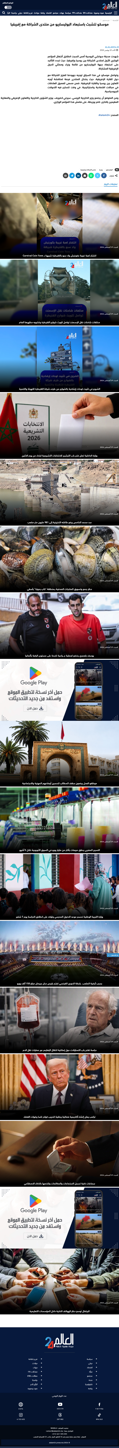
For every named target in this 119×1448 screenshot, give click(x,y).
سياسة (68, 13)
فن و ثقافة (28, 13)
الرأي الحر (33, 1384)
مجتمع (55, 13)
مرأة (90, 1371)
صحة (90, 1380)
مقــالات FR (77, 13)
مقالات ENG (32, 1376)
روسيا (101, 169)
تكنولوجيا (88, 1384)
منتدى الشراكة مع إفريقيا (88, 169)
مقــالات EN (88, 13)
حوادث (36, 13)
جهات (61, 13)
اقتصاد (49, 13)
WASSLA (54, 1427)
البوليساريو (109, 169)
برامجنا (14, 13)
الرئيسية (108, 13)
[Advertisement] (59, 144)
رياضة (42, 13)
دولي (20, 13)
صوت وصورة (99, 13)
